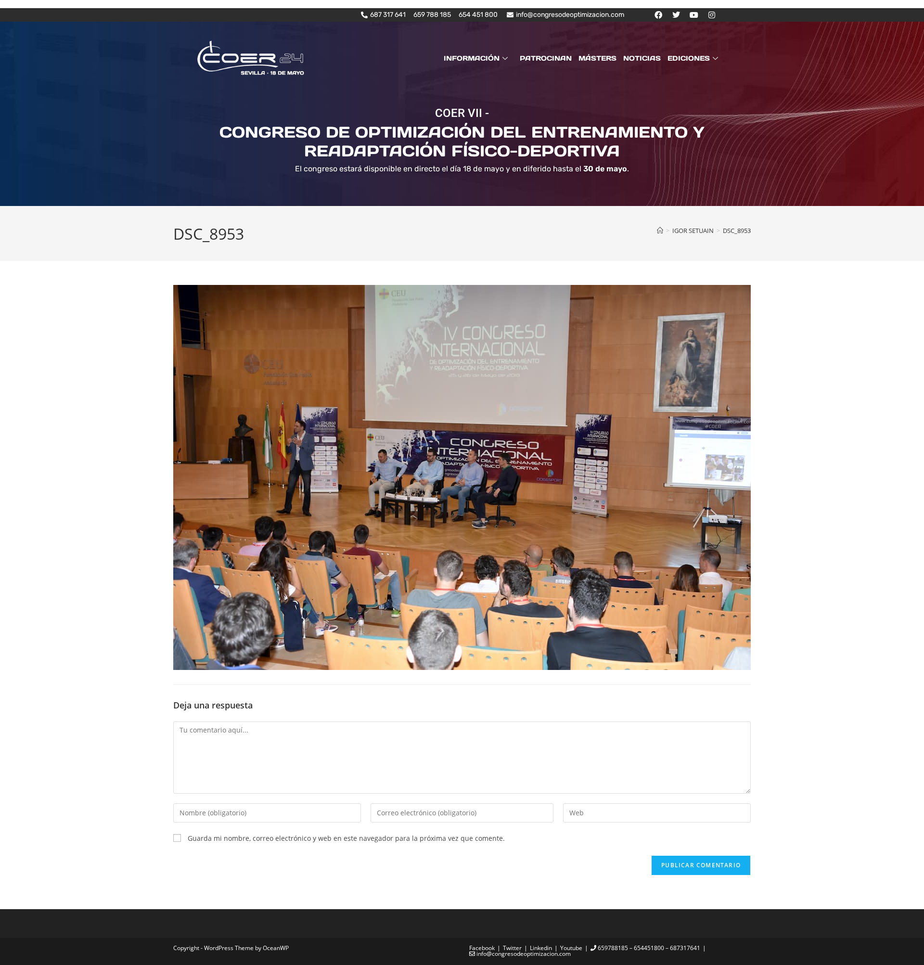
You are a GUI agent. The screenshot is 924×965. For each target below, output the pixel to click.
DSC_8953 (737, 230)
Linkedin (541, 948)
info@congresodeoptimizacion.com (523, 954)
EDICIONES (688, 58)
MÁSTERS (597, 58)
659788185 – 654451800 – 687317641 (648, 948)
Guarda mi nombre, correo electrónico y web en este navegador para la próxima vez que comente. (346, 838)
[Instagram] (711, 15)
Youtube (571, 948)
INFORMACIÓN (472, 58)
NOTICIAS (642, 58)
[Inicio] (660, 230)
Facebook (482, 948)
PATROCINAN (546, 58)
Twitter (512, 948)
